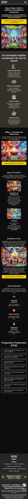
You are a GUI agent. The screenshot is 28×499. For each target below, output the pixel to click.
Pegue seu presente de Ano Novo (14, 163)
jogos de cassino (16, 466)
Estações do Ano (8, 464)
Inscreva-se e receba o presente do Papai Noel (14, 21)
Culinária (9, 466)
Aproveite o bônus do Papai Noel (14, 276)
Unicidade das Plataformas (9, 468)
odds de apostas (21, 468)
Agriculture (16, 471)
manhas (11, 471)
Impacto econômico (19, 464)
